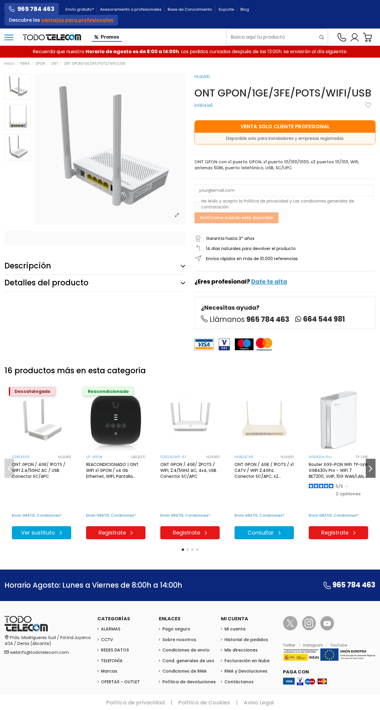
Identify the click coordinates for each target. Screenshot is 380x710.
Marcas (109, 671)
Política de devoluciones (189, 682)
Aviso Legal (259, 702)
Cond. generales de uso (188, 661)
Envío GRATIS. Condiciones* (37, 515)
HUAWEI (202, 77)
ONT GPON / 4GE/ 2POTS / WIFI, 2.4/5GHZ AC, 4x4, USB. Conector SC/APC (188, 470)
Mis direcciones (241, 650)
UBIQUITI (138, 456)
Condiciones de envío (186, 650)
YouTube (338, 645)
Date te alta (269, 281)
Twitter (290, 645)
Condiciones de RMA (184, 671)
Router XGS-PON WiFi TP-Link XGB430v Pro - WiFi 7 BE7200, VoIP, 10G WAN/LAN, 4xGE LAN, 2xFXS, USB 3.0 (338, 470)
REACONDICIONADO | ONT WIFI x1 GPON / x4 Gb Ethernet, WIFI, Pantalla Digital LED (112, 470)
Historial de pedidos (246, 640)
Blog (244, 9)
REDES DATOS (115, 650)
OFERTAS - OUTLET (120, 682)
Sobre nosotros (179, 640)
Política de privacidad (266, 201)
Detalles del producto (46, 282)
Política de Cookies (204, 702)
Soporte (226, 9)
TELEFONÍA (112, 661)
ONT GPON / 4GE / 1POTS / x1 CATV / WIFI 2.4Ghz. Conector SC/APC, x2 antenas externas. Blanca (264, 470)
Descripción (27, 265)
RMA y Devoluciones (245, 671)
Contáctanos (239, 682)
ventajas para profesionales (77, 20)
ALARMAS (110, 629)
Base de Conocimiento (190, 9)
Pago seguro (176, 629)
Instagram (313, 645)
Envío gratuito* (80, 9)
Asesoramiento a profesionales (131, 9)
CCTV (107, 640)
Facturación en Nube (247, 661)
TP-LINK (361, 456)
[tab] (95, 266)
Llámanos (249, 319)
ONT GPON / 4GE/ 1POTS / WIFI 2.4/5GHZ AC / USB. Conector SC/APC (38, 470)
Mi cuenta (235, 629)
